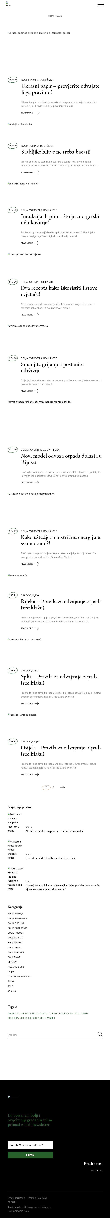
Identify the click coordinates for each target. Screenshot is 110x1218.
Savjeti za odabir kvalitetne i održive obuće (51, 858)
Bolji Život (47, 79)
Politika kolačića (37, 1197)
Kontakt (12, 1201)
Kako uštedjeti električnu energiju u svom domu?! (60, 540)
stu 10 (13, 358)
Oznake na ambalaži (19, 976)
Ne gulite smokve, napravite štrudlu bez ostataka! (55, 831)
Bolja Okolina (16, 923)
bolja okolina (16, 1013)
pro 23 (13, 79)
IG (101, 1170)
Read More (27, 112)
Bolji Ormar (15, 947)
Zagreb (12, 990)
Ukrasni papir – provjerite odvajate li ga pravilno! (60, 89)
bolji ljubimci (50, 1013)
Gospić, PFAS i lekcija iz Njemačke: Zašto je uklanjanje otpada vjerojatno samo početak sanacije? (62, 887)
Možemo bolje (16, 966)
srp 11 (12, 595)
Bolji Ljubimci (16, 937)
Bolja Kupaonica (17, 918)
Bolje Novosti (30, 449)
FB (92, 1170)
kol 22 (29, 881)
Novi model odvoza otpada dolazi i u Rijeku (61, 458)
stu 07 (13, 530)
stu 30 (13, 209)
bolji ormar (81, 1013)
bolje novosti (33, 1013)
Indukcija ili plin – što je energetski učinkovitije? (60, 219)
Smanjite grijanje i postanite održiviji (52, 367)
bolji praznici (16, 1018)
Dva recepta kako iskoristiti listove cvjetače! (59, 291)
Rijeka (55, 449)
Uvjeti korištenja (16, 1197)
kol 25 (29, 854)
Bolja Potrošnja (31, 210)
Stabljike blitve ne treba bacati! (55, 151)
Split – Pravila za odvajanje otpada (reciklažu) (59, 679)
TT (97, 1170)
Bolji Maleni (15, 942)
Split (35, 670)
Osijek (36, 741)
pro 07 (13, 145)
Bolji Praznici (30, 79)
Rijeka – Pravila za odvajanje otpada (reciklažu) (61, 604)
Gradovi (45, 449)
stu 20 (13, 281)
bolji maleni (66, 1013)
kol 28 (29, 827)
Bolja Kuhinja (30, 145)
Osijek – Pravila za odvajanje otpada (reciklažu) (61, 750)
